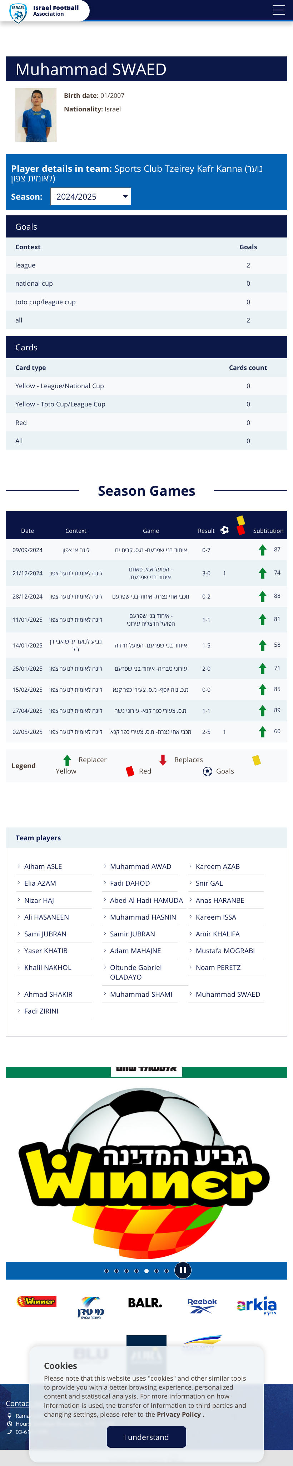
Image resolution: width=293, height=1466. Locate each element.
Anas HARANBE (220, 900)
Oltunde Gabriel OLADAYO (136, 972)
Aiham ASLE (43, 866)
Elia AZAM (40, 883)
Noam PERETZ (218, 967)
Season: (27, 196)
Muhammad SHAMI (141, 994)
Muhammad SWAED (228, 994)
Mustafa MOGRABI (225, 950)
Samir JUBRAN (132, 934)
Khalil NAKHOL (47, 967)
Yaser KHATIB (46, 950)
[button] (279, 10)
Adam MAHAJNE (135, 950)
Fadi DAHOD (130, 883)
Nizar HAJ (39, 900)
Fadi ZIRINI (41, 1011)
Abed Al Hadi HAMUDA (146, 900)
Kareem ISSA (216, 917)
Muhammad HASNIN (143, 917)
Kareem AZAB (218, 866)
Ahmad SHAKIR (48, 994)
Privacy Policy (180, 1414)
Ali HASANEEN (46, 917)
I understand (146, 1437)
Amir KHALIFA (218, 934)
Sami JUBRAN (45, 934)
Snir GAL (209, 883)
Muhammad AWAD (141, 866)
